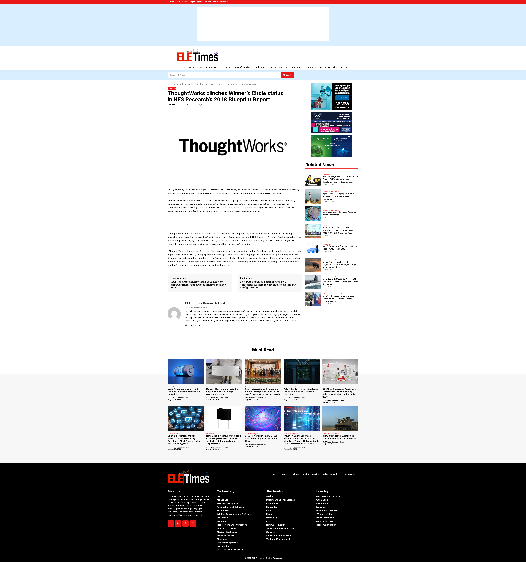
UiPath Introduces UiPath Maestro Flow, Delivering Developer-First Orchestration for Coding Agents (184, 439)
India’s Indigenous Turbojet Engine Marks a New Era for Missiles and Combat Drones (338, 298)
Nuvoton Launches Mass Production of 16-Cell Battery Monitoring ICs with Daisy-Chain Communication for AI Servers (301, 439)
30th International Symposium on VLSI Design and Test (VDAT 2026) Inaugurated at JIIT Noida (262, 392)
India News (184, 84)
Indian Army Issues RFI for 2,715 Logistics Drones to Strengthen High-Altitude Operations (340, 264)
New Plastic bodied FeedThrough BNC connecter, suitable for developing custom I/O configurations (268, 284)
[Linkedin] (191, 325)
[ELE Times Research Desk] (174, 313)
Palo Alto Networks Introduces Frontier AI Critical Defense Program (301, 392)
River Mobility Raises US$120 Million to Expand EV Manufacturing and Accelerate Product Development (340, 179)
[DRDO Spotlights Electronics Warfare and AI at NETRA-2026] (340, 418)
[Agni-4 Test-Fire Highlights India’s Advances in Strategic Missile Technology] (313, 196)
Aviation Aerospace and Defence (334, 294)
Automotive (327, 174)
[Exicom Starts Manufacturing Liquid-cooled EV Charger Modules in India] (224, 371)
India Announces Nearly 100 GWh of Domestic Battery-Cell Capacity (184, 392)
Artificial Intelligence (175, 433)
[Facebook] (186, 325)
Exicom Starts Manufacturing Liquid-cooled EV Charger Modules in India (222, 392)
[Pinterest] (185, 523)
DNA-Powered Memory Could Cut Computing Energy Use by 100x (261, 438)
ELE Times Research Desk (179, 105)
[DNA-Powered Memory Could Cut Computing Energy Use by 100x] (263, 418)
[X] (196, 325)
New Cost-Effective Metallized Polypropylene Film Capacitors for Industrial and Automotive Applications (223, 439)
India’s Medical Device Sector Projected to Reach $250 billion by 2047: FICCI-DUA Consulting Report (338, 230)
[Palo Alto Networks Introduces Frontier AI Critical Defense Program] (302, 371)
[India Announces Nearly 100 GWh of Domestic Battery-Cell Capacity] (186, 371)
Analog (247, 387)
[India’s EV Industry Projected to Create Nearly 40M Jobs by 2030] (313, 248)
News (176, 84)
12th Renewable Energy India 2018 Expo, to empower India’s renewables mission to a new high (198, 284)
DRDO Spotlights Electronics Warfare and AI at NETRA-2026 (339, 437)
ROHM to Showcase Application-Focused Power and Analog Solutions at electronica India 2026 (340, 393)
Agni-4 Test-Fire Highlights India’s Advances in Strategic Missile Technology (338, 196)
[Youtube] (200, 325)
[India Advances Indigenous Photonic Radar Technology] (313, 213)
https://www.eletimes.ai (196, 307)
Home (170, 84)
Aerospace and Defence (331, 191)
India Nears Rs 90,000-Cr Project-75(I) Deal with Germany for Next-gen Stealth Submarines (340, 281)
